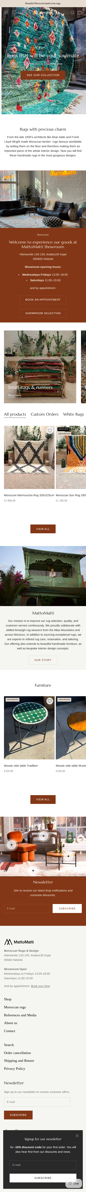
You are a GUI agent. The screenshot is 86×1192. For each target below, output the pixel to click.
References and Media (20, 1015)
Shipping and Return (19, 1061)
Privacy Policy (14, 1069)
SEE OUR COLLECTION (43, 75)
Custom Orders (44, 414)
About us (10, 1023)
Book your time (40, 986)
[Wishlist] (14, 12)
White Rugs (73, 414)
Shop (7, 999)
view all (43, 799)
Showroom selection (43, 313)
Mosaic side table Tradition (21, 765)
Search (9, 1045)
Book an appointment (43, 299)
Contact (9, 1031)
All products (15, 414)
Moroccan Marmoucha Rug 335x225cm (29, 495)
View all (43, 528)
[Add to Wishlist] (50, 430)
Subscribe (42, 1177)
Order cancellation (17, 1053)
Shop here (14, 395)
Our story (43, 660)
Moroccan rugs (15, 1007)
